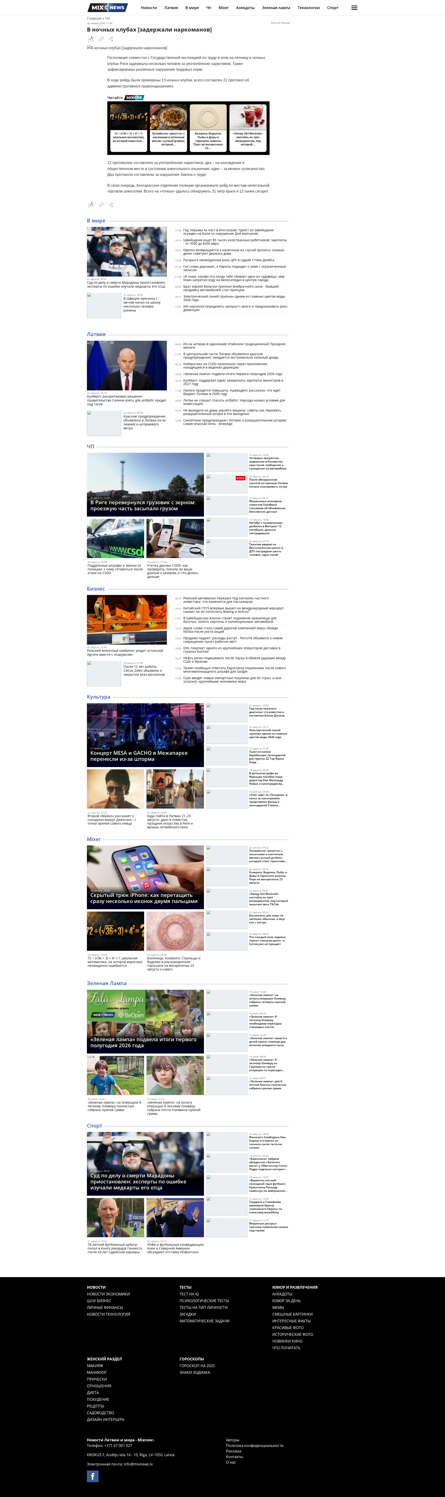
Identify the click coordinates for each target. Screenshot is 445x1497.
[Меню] (354, 8)
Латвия (171, 7)
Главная (94, 18)
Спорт (332, 7)
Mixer (224, 7)
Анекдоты (245, 7)
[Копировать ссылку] (101, 39)
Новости (149, 7)
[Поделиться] (111, 39)
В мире (192, 7)
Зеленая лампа (276, 7)
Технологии (309, 7)
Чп (208, 7)
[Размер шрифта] (90, 39)
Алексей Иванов (280, 22)
